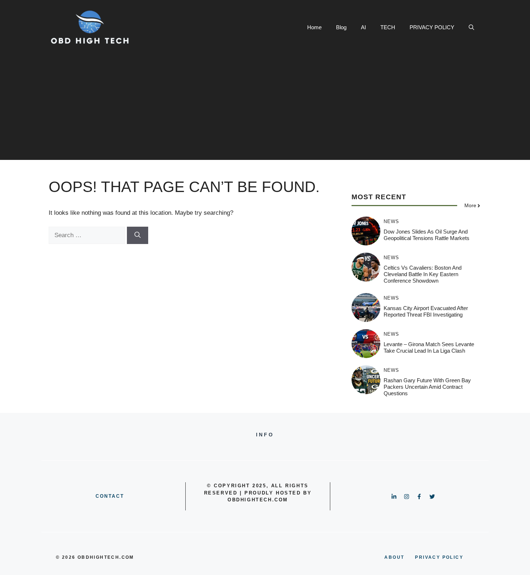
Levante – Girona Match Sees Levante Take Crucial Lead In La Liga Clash (429, 347)
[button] (471, 27)
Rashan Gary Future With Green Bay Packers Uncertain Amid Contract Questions (427, 386)
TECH (387, 27)
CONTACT (110, 496)
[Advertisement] (265, 109)
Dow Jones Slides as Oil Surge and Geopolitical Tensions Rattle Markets (426, 234)
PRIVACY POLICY (432, 27)
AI (363, 27)
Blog (341, 27)
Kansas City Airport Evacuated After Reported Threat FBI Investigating (426, 311)
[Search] (137, 235)
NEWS (391, 221)
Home (314, 27)
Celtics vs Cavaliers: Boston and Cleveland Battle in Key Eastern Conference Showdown (422, 274)
